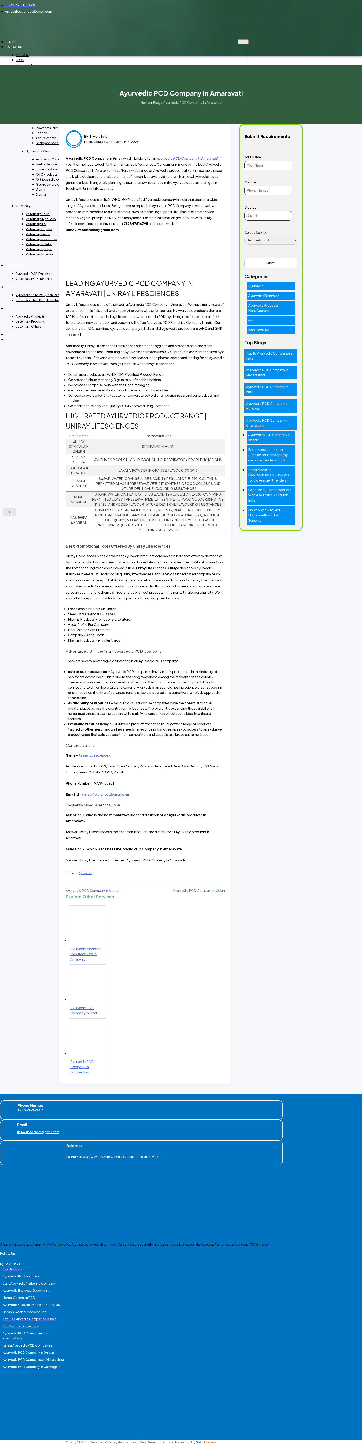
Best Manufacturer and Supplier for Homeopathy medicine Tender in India (268, 454)
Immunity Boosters (50, 169)
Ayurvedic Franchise (263, 295)
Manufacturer (258, 330)
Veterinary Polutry (39, 244)
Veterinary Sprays (39, 249)
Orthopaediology (49, 179)
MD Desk (22, 55)
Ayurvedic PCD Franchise (34, 273)
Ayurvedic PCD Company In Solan (199, 890)
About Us (15, 47)
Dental (41, 189)
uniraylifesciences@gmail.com (38, 1132)
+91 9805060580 (30, 1110)
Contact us (17, 334)
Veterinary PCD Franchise (34, 278)
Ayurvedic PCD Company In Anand (92, 890)
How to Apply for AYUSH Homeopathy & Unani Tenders (267, 515)
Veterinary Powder (39, 254)
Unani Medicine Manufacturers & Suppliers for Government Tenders (268, 474)
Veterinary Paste (38, 234)
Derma (41, 194)
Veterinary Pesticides (41, 239)
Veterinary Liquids (39, 229)
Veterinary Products (30, 321)
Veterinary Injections (41, 219)
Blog (12, 339)
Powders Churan (48, 128)
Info (251, 320)
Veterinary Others (29, 326)
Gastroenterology (49, 184)
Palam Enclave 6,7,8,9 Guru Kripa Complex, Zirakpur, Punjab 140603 (112, 1156)
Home (12, 42)
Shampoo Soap (47, 143)
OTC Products (46, 174)
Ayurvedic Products (30, 316)
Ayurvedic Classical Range (55, 159)
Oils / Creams (46, 138)
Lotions (41, 133)
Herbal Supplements (51, 164)
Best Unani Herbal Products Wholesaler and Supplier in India (269, 495)
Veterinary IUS (36, 224)
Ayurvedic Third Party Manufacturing (42, 295)
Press (20, 60)
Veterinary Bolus (38, 214)
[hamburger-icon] (243, 41)
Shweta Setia (99, 136)
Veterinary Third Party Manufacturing (42, 300)
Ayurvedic (85, 873)
